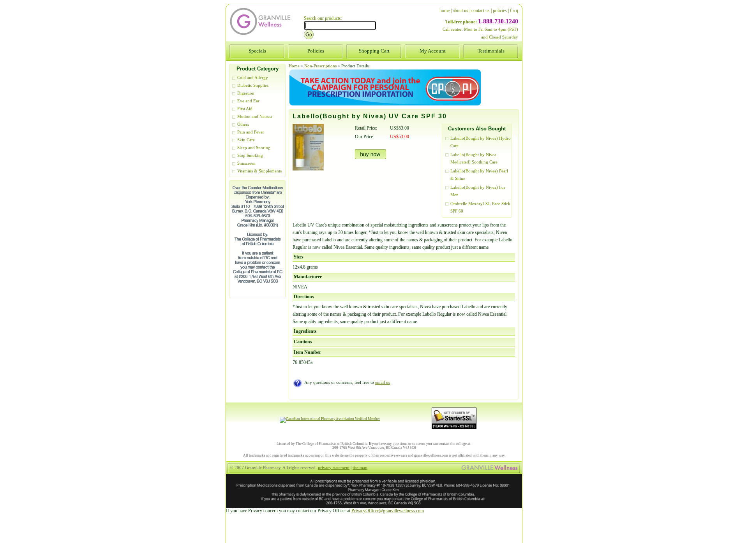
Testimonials (491, 51)
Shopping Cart (374, 51)
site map (360, 468)
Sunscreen (246, 163)
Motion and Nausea (254, 116)
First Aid (244, 109)
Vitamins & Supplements (259, 171)
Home (294, 66)
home (444, 10)
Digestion (245, 93)
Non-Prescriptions (320, 66)
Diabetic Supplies (252, 85)
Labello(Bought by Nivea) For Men (477, 191)
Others (243, 124)
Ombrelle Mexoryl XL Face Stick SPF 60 (480, 207)
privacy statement (333, 468)
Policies (315, 51)
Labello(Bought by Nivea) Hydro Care (480, 142)
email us (382, 382)
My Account (433, 51)
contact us (480, 10)
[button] (747, 542)
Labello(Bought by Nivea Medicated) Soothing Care (473, 158)
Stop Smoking (250, 155)
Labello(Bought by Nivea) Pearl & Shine (479, 175)
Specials (257, 51)
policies (500, 10)
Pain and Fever (250, 132)
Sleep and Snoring (253, 148)
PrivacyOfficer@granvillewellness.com (387, 510)
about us (460, 10)
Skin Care (246, 140)
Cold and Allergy (252, 78)
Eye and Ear (248, 101)
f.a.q (514, 10)
